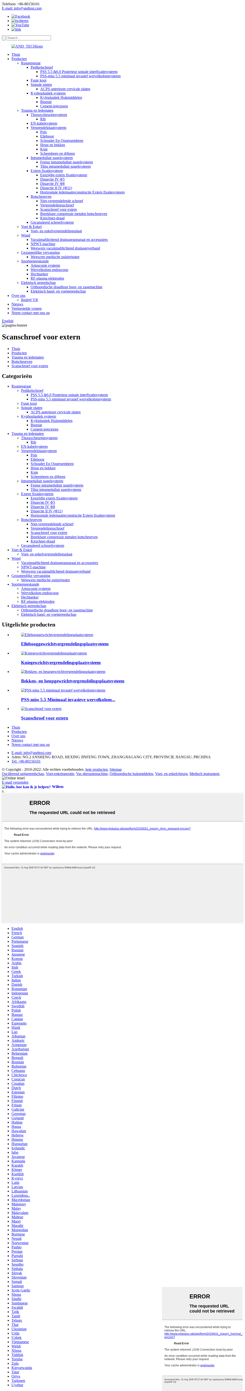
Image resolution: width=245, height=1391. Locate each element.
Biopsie (46, 102)
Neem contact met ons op (30, 313)
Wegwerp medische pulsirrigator (55, 257)
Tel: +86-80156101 (26, 761)
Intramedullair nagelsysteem (52, 158)
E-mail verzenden (15, 782)
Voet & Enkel (31, 227)
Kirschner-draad (52, 218)
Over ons (18, 296)
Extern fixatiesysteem (47, 171)
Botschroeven (41, 196)
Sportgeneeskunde (35, 261)
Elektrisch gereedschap (38, 283)
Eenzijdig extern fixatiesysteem (63, 175)
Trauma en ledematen (37, 110)
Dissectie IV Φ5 (52, 179)
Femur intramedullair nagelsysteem (66, 162)
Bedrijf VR (29, 300)
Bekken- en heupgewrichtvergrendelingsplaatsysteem (72, 680)
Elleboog (47, 136)
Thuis (15, 54)
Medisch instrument (204, 774)
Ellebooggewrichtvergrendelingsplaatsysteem (65, 643)
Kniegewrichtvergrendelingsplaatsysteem (61, 662)
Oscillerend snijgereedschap (23, 774)
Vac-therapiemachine (92, 774)
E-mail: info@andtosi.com (22, 8)
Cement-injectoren (54, 106)
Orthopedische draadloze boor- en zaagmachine (66, 287)
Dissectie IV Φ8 (52, 184)
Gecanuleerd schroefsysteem (52, 222)
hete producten (96, 769)
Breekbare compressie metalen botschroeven (73, 214)
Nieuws (17, 304)
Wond (25, 235)
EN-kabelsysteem (44, 123)
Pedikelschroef (42, 67)
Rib (43, 119)
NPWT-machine (43, 244)
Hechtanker (39, 274)
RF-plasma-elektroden (47, 278)
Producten (19, 59)
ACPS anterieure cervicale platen (65, 89)
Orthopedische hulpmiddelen (131, 774)
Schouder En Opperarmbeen (61, 141)
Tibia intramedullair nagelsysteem (65, 166)
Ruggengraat (30, 63)
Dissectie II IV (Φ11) (56, 188)
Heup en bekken (52, 145)
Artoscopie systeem (45, 265)
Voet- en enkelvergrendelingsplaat (56, 231)
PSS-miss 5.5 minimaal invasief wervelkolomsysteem (80, 76)
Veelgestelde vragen (26, 308)
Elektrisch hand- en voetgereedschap (58, 291)
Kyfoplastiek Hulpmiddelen (61, 97)
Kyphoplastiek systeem (48, 93)
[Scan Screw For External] (41, 709)
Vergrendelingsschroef (57, 205)
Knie (44, 149)
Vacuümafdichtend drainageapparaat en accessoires (69, 240)
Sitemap (116, 769)
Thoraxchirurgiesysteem (49, 115)
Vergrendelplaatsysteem (48, 128)
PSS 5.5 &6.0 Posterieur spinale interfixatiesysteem (78, 72)
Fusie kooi (38, 80)
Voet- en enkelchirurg (171, 774)
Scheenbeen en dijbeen (57, 153)
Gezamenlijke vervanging (40, 252)
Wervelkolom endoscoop (49, 270)
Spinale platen (41, 85)
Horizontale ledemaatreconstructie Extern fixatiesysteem (82, 192)
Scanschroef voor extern (58, 209)
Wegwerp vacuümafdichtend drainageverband (65, 248)
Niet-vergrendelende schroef (61, 201)
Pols (43, 132)
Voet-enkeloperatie (60, 774)
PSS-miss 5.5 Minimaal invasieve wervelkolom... (68, 699)
